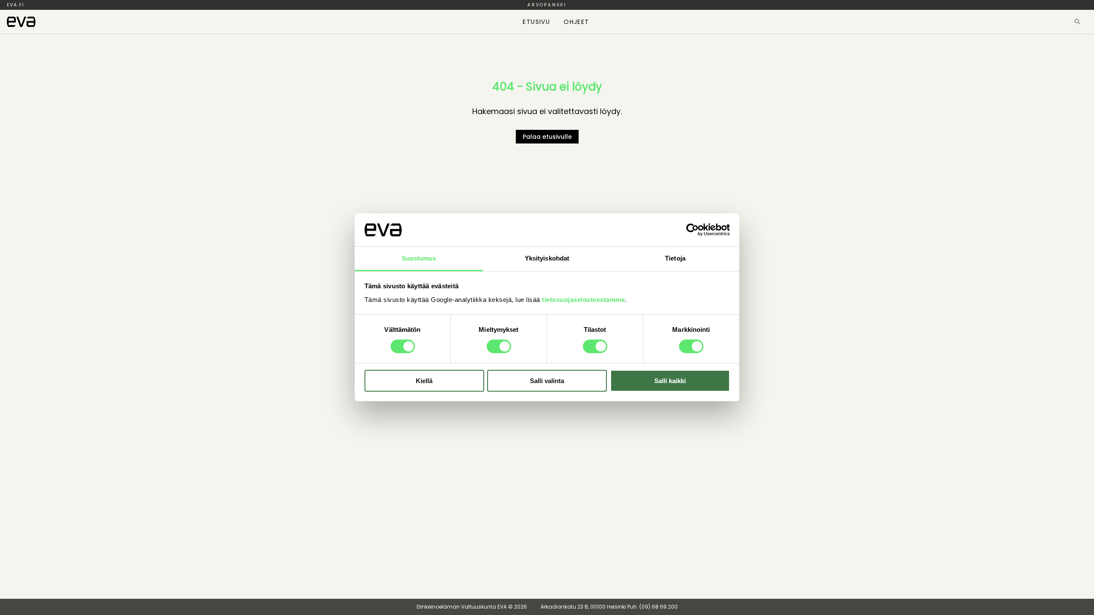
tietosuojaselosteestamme (583, 299)
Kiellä (424, 380)
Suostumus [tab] (419, 258)
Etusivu (536, 22)
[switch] (499, 346)
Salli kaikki (670, 380)
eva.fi (15, 5)
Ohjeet (576, 22)
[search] (1077, 22)
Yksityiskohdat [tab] (547, 258)
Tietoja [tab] (675, 258)
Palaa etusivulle (547, 136)
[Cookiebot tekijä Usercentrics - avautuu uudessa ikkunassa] (692, 229)
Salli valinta (547, 380)
